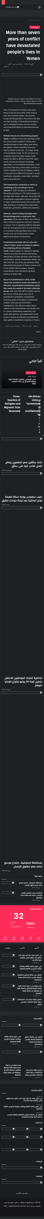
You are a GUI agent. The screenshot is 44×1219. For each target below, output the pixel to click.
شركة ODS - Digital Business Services (17, 1206)
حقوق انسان (35, 27)
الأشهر (36, 948)
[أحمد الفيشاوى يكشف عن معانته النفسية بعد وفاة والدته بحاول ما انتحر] (22, 1151)
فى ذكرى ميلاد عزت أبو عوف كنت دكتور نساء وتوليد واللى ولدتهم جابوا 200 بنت (30, 958)
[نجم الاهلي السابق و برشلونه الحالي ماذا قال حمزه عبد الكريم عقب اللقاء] (35, 1139)
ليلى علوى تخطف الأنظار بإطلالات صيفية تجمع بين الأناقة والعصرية (30, 967)
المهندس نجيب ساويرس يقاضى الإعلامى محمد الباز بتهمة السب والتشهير (31, 895)
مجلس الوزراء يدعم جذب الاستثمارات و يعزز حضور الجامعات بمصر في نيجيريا (29, 1002)
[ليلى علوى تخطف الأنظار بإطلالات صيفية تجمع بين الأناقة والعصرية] (8, 968)
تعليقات (7, 948)
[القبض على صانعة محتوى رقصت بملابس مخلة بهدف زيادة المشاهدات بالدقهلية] (35, 1151)
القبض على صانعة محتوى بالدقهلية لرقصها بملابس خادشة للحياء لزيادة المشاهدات (29, 977)
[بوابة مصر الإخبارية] (12, 7)
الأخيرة (22, 948)
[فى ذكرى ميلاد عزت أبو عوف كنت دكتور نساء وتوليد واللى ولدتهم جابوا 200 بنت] (8, 957)
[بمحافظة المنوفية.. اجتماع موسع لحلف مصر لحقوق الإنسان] (8, 886)
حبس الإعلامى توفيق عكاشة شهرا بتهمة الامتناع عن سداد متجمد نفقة (22, 381)
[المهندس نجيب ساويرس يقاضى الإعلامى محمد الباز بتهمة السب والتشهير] (8, 896)
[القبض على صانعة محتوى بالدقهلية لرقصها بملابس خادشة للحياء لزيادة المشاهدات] (8, 977)
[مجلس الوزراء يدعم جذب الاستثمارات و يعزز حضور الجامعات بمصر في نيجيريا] (8, 1003)
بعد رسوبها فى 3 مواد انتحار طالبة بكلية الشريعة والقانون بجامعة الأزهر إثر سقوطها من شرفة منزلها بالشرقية (29, 990)
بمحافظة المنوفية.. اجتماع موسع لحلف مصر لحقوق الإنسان (30, 884)
